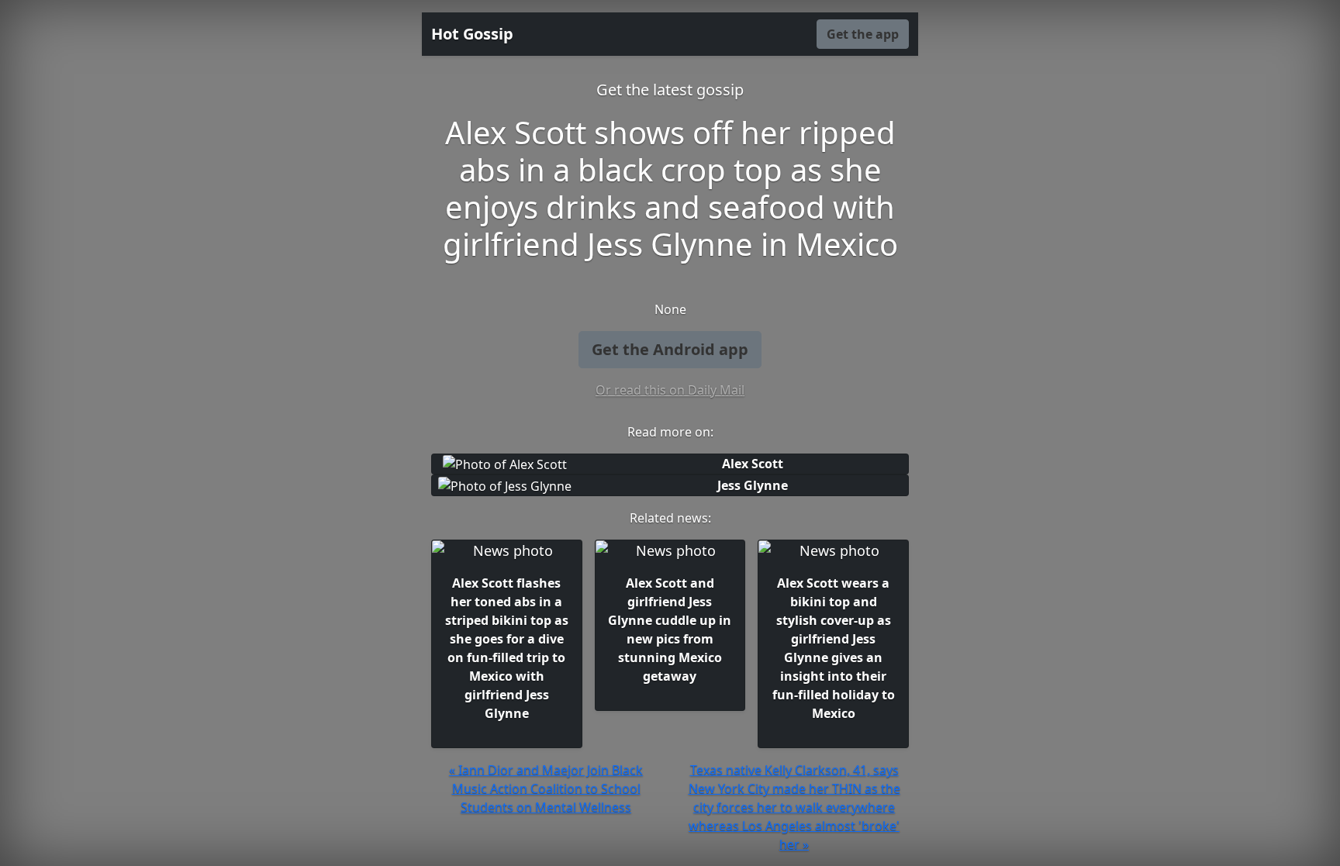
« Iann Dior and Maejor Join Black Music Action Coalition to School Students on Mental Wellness (546, 788)
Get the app (863, 34)
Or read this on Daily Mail (670, 389)
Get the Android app (670, 349)
